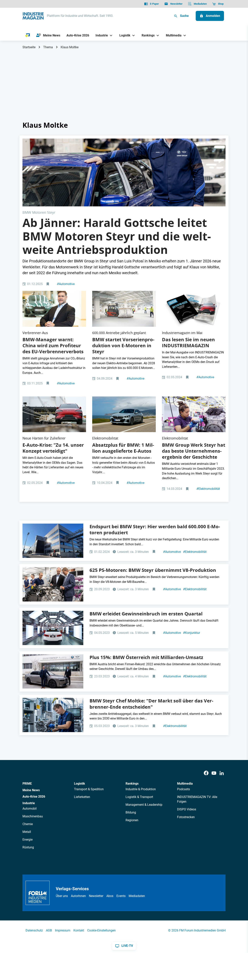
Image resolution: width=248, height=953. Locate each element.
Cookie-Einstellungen (101, 930)
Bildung (131, 812)
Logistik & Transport (139, 797)
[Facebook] (206, 773)
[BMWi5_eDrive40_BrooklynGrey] (124, 414)
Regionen (132, 820)
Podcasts (183, 789)
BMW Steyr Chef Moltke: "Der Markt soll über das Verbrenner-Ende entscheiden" (151, 703)
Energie (27, 839)
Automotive (66, 284)
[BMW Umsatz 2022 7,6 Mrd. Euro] (52, 671)
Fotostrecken (186, 817)
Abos (109, 896)
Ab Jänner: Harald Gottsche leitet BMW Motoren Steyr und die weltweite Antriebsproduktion (116, 236)
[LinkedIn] (221, 773)
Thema (48, 47)
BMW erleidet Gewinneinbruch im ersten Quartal (146, 613)
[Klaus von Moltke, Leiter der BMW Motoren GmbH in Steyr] (54, 309)
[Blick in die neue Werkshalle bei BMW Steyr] (124, 309)
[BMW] (52, 628)
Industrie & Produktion (141, 789)
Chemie (27, 824)
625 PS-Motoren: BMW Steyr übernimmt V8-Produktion (153, 570)
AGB (49, 930)
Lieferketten (82, 797)
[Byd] (54, 414)
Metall (26, 832)
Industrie (28, 803)
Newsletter (96, 896)
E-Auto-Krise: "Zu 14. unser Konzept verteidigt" (53, 448)
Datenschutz (34, 930)
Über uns (62, 896)
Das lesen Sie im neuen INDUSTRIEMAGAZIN (188, 342)
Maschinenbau (32, 816)
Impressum (62, 930)
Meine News (31, 790)
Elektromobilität (208, 489)
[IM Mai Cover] (194, 309)
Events (121, 896)
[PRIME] (27, 35)
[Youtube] (214, 773)
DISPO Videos (186, 809)
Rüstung (28, 847)
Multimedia (185, 783)
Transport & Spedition (89, 789)
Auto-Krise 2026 (33, 796)
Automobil (29, 808)
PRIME (27, 783)
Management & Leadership (144, 805)
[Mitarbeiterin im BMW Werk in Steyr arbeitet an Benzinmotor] (194, 414)
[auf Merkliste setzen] (48, 284)
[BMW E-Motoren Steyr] (52, 541)
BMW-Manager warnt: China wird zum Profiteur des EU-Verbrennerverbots (53, 345)
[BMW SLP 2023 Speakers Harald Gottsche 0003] (124, 172)
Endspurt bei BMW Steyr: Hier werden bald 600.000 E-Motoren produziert (155, 529)
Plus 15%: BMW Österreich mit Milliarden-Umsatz (146, 657)
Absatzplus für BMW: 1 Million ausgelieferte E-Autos (123, 448)
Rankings (132, 783)
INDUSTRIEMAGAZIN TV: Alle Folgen (197, 799)
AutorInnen (78, 896)
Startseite (28, 47)
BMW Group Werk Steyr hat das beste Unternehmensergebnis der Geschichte (193, 451)
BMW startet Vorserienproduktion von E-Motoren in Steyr (123, 345)
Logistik (79, 783)
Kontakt (78, 930)
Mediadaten (137, 896)
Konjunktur (191, 633)
